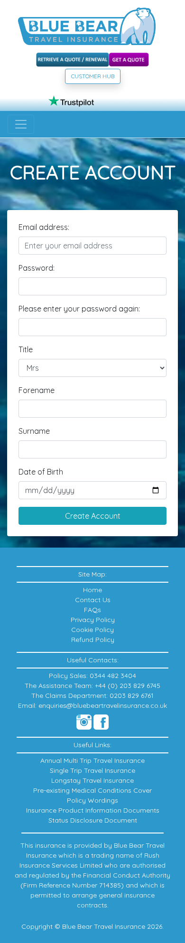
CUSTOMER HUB (92, 76)
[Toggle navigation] (21, 124)
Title (25, 349)
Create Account (92, 516)
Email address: (43, 227)
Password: (36, 268)
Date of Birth (40, 471)
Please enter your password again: (79, 308)
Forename (36, 390)
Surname (34, 431)
